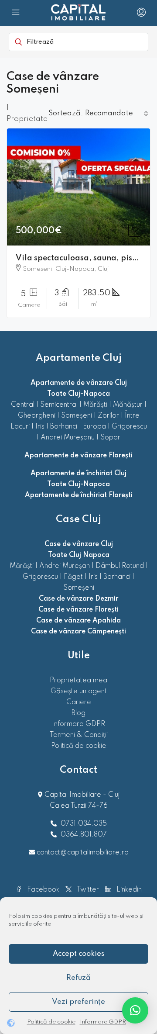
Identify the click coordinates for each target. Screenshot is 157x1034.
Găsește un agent (79, 691)
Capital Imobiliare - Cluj (81, 795)
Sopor (110, 437)
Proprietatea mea (78, 680)
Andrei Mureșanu (68, 437)
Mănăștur (128, 404)
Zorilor (108, 415)
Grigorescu (129, 426)
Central (22, 404)
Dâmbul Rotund (120, 566)
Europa (94, 426)
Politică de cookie (51, 1022)
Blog (78, 713)
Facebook (42, 889)
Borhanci (63, 426)
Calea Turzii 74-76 (79, 805)
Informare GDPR (103, 1022)
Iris (39, 426)
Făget (73, 577)
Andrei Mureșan (64, 566)
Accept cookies (78, 954)
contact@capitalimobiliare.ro (83, 852)
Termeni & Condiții (79, 735)
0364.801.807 (84, 834)
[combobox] (117, 113)
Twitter (87, 889)
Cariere (78, 702)
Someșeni (76, 415)
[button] (135, 1010)
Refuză (78, 978)
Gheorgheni (36, 415)
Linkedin (128, 889)
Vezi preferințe (78, 1002)
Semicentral (59, 404)
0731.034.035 (84, 823)
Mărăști (95, 404)
